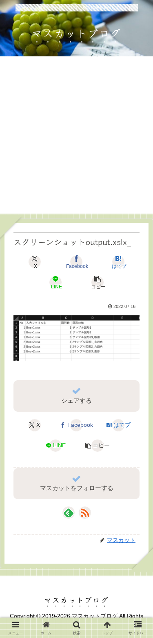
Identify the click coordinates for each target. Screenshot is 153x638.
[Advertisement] (76, 137)
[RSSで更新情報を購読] (84, 512)
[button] (97, 282)
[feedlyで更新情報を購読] (68, 512)
